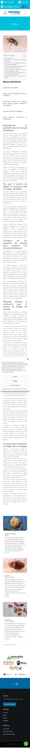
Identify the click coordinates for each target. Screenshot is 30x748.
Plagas (7, 535)
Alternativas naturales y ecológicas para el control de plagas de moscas (15, 73)
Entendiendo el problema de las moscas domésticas (15, 60)
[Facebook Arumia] (23, 8)
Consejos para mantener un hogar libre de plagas (15, 76)
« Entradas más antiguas (9, 644)
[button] (27, 359)
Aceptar (15, 376)
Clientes (5, 718)
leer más (7, 552)
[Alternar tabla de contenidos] (23, 55)
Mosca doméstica (9, 58)
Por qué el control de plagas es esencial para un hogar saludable (15, 63)
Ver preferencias (15, 385)
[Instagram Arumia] (26, 8)
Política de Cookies (7, 388)
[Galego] (23, 3)
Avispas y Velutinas (10, 534)
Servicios (5, 712)
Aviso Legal (24, 388)
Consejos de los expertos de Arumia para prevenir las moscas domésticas (15, 67)
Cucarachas (8, 620)
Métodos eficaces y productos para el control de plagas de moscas (15, 70)
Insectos (7, 577)
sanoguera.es (12, 744)
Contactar (5, 720)
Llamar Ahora (10, 704)
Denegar (15, 381)
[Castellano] (26, 3)
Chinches (7, 576)
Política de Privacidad (16, 388)
